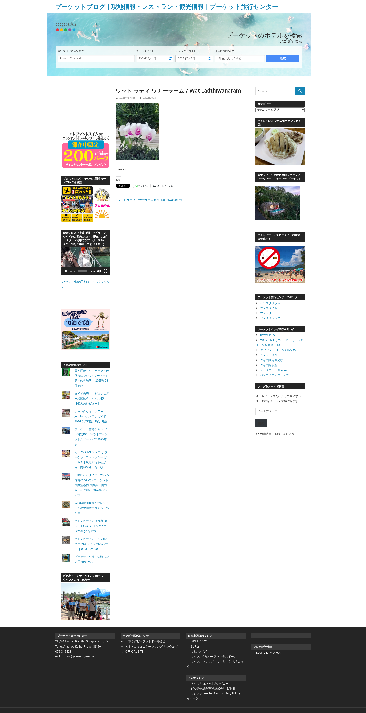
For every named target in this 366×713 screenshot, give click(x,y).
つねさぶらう (199, 651)
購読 (261, 423)
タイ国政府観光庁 (271, 360)
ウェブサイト (268, 308)
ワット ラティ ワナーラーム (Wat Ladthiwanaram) (149, 199)
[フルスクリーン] (105, 271)
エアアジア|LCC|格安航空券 (278, 350)
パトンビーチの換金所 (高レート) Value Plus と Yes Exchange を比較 (91, 526)
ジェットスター (270, 355)
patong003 (149, 97)
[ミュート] (99, 271)
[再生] (66, 271)
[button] (85, 261)
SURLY (195, 646)
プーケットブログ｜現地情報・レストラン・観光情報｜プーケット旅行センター (166, 6)
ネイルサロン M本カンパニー (209, 683)
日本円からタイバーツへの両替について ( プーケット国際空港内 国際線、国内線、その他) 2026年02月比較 (92, 485)
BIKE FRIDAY (199, 641)
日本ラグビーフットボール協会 (145, 641)
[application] (85, 261)
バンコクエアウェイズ (274, 375)
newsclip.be (268, 335)
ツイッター (267, 313)
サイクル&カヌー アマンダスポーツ (214, 656)
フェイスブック (270, 318)
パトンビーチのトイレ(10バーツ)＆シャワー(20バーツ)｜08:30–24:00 (91, 544)
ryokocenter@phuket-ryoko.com (75, 656)
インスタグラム (270, 303)
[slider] (82, 271)
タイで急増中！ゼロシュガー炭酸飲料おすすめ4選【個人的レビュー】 (92, 398)
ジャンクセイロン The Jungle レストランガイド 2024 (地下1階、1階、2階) (91, 416)
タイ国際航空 (268, 365)
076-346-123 (63, 651)
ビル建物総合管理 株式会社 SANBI (213, 688)
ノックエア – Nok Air (274, 370)
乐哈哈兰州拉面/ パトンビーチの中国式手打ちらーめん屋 (92, 508)
